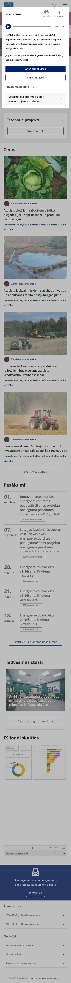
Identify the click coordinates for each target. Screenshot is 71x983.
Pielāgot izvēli (35, 77)
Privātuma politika (17, 87)
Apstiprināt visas (35, 69)
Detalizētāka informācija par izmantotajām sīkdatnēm (26, 99)
